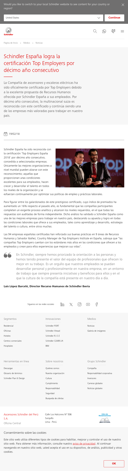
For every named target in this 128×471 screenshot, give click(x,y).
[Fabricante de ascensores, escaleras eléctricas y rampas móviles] (8, 31)
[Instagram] (79, 304)
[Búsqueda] (95, 31)
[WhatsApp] (104, 31)
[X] (71, 304)
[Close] (123, 4)
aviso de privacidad (84, 443)
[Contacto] (113, 31)
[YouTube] (88, 304)
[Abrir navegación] (122, 31)
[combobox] (53, 17)
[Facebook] (97, 304)
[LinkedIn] (62, 304)
